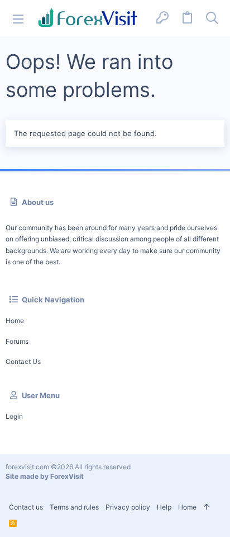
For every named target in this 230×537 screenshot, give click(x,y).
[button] (18, 18)
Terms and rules (74, 507)
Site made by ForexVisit (45, 476)
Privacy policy (128, 507)
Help (164, 507)
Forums (17, 341)
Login (14, 416)
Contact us (23, 361)
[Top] (206, 507)
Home (15, 320)
